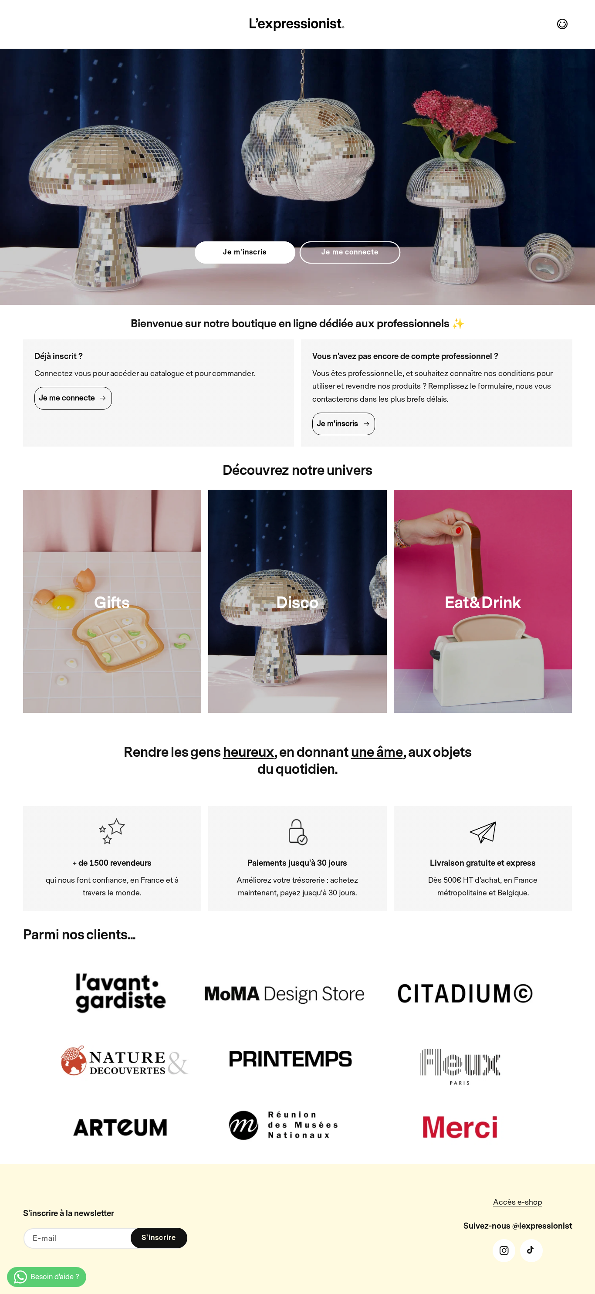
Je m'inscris (245, 252)
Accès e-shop (517, 1202)
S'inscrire (159, 1238)
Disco (297, 603)
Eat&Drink (483, 603)
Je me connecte (350, 252)
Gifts (112, 603)
